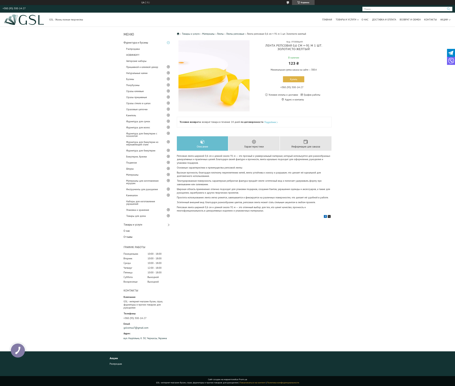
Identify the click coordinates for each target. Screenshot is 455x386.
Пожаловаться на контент (252, 382)
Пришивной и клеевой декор (142, 67)
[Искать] (448, 9)
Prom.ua (243, 379)
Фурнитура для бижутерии (140, 150)
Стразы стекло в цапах (138, 103)
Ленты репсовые (235, 34)
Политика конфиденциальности (283, 382)
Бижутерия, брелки (136, 156)
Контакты (430, 19)
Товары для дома (136, 216)
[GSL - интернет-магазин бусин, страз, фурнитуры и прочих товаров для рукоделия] (24, 19)
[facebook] (325, 217)
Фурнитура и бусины (136, 42)
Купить (293, 79)
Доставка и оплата (384, 19)
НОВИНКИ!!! (132, 55)
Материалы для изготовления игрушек (142, 182)
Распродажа (133, 48)
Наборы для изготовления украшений (140, 202)
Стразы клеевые (135, 91)
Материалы (132, 174)
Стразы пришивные (136, 97)
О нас (365, 19)
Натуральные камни (137, 73)
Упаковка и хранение (137, 209)
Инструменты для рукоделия (142, 189)
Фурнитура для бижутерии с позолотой (141, 135)
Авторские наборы (136, 61)
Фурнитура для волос (138, 127)
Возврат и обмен (410, 19)
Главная (327, 19)
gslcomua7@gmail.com (136, 327)
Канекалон (132, 195)
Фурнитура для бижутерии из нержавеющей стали (142, 143)
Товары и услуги (346, 19)
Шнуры (130, 168)
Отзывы (128, 236)
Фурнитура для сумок (138, 121)
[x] (329, 217)
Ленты (220, 34)
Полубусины (133, 85)
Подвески (131, 162)
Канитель (131, 115)
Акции (444, 19)
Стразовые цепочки (137, 109)
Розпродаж (116, 363)
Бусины (130, 79)
